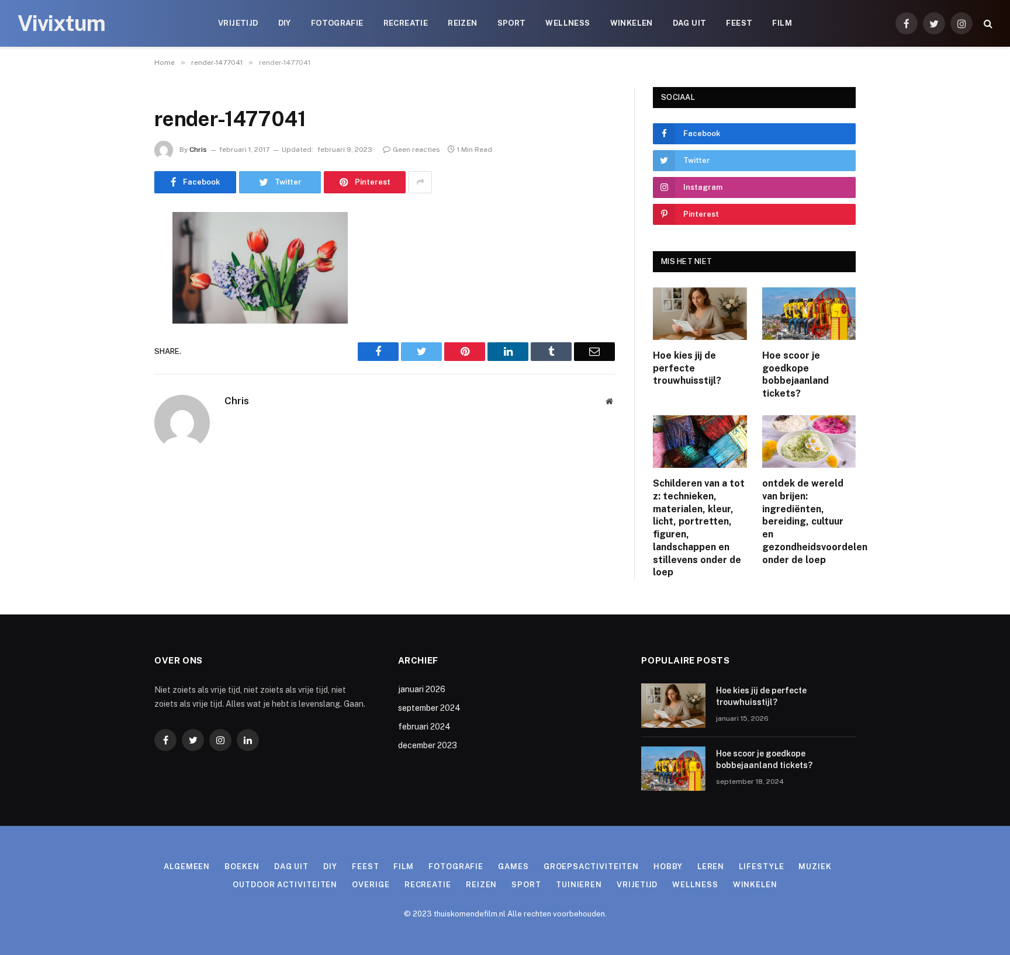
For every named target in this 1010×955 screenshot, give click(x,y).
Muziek (814, 866)
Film (782, 23)
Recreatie (405, 23)
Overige (370, 884)
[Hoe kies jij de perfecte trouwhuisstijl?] (700, 313)
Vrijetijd (238, 23)
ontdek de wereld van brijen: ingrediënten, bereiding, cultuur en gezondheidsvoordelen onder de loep (809, 521)
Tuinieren (579, 884)
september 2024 (429, 708)
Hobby (668, 866)
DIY (284, 23)
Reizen (462, 23)
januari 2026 (421, 689)
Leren (711, 866)
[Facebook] (113, 250)
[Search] (986, 24)
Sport (511, 23)
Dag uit (690, 23)
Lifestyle (761, 866)
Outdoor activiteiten (285, 884)
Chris (198, 149)
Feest (739, 23)
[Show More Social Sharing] (420, 182)
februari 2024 (424, 726)
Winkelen (631, 23)
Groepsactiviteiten (591, 866)
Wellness (567, 23)
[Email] (113, 369)
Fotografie (337, 23)
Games (513, 866)
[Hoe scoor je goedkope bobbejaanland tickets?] (809, 313)
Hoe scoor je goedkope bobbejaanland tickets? (795, 374)
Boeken (241, 866)
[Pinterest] (113, 340)
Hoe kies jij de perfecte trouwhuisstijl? (687, 368)
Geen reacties (416, 149)
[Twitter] (113, 280)
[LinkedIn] (113, 310)
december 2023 (427, 745)
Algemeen (187, 866)
